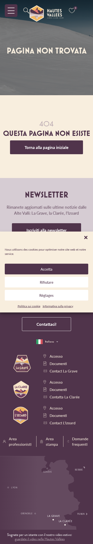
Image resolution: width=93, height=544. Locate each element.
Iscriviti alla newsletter (46, 230)
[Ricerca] (26, 10)
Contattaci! (46, 324)
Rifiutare (46, 282)
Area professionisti (20, 441)
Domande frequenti (80, 441)
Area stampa (52, 441)
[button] (85, 237)
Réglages (46, 295)
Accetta (46, 269)
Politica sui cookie (29, 306)
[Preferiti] (72, 10)
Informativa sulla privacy (58, 306)
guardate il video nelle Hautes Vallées (40, 539)
